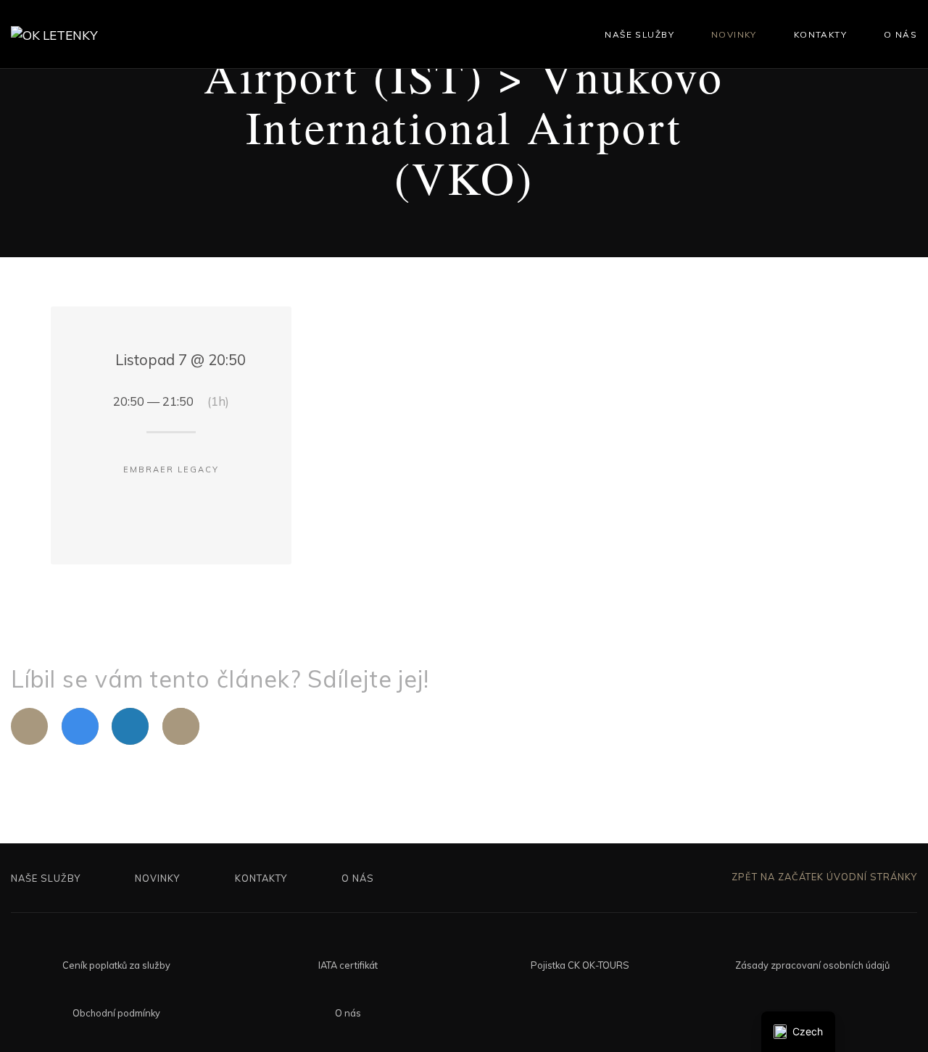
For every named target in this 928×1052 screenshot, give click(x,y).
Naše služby (639, 34)
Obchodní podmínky (116, 1013)
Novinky (734, 34)
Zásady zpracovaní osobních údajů (812, 965)
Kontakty (820, 34)
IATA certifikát (348, 965)
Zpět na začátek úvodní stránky (823, 876)
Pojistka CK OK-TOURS (580, 965)
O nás (900, 34)
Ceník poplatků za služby (116, 965)
